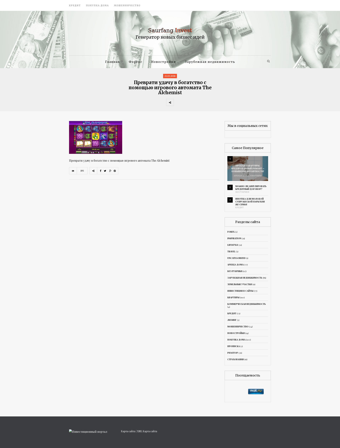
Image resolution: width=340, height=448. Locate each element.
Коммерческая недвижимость (246, 304)
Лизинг (231, 319)
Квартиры (256, 176)
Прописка (233, 346)
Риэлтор (232, 352)
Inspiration (234, 238)
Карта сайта (128, 431)
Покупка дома (97, 5)
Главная (112, 62)
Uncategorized (236, 258)
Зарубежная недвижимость (210, 62)
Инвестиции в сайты (240, 290)
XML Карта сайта (147, 431)
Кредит (75, 5)
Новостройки (163, 62)
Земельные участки (239, 284)
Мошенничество (127, 5)
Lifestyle (232, 244)
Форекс (135, 62)
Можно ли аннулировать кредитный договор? (251, 187)
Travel (231, 251)
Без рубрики (242, 192)
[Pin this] (201, 102)
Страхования (235, 359)
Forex (230, 231)
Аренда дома (241, 176)
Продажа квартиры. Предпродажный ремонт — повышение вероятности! (247, 168)
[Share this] (178, 102)
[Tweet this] (185, 102)
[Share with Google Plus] (193, 102)
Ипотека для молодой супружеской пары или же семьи (250, 201)
